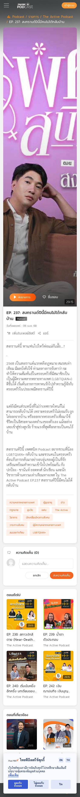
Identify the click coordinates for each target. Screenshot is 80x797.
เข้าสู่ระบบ (69, 5)
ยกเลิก (37, 575)
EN (61, 760)
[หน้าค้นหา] (59, 5)
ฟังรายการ (24, 297)
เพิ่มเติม (13, 775)
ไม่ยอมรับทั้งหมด (39, 784)
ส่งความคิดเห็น (61, 575)
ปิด (61, 784)
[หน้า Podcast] (34, 5)
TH (68, 760)
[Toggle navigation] (6, 5)
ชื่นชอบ (53, 296)
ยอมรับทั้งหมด (18, 784)
